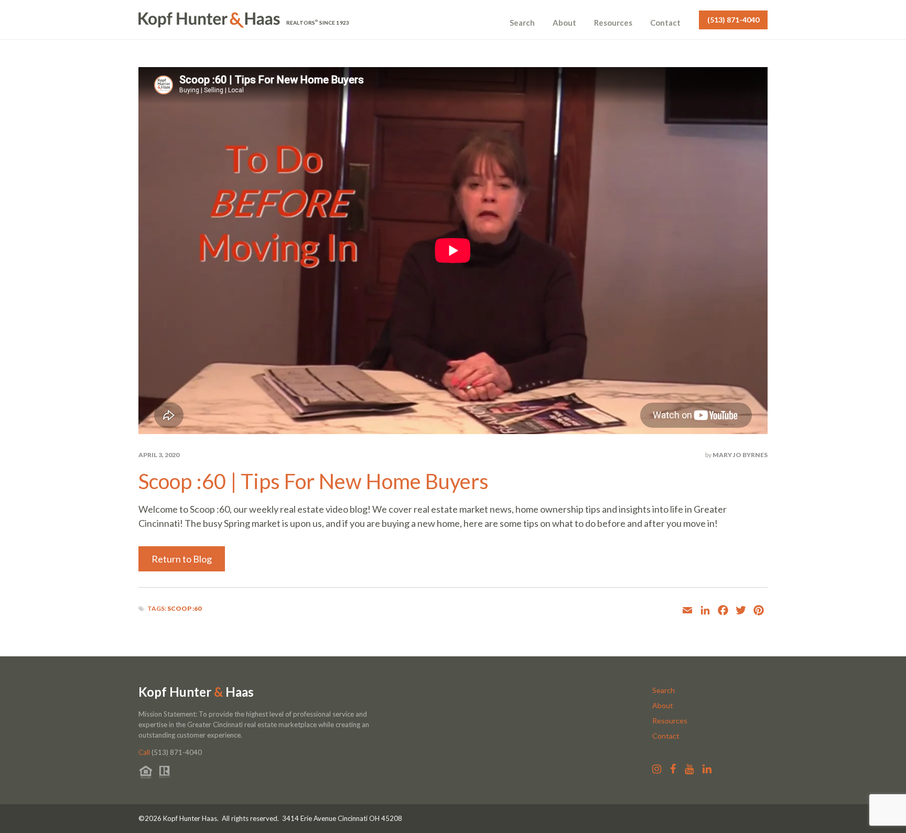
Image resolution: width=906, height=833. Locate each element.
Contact (665, 22)
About (564, 22)
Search (522, 22)
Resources (613, 22)
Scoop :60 (184, 608)
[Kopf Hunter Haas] (209, 20)
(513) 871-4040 (733, 19)
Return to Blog (182, 559)
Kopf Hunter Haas (196, 692)
